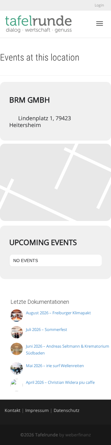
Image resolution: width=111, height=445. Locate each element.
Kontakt (12, 410)
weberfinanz (78, 435)
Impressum (37, 410)
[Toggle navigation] (99, 23)
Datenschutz (67, 410)
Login (99, 5)
